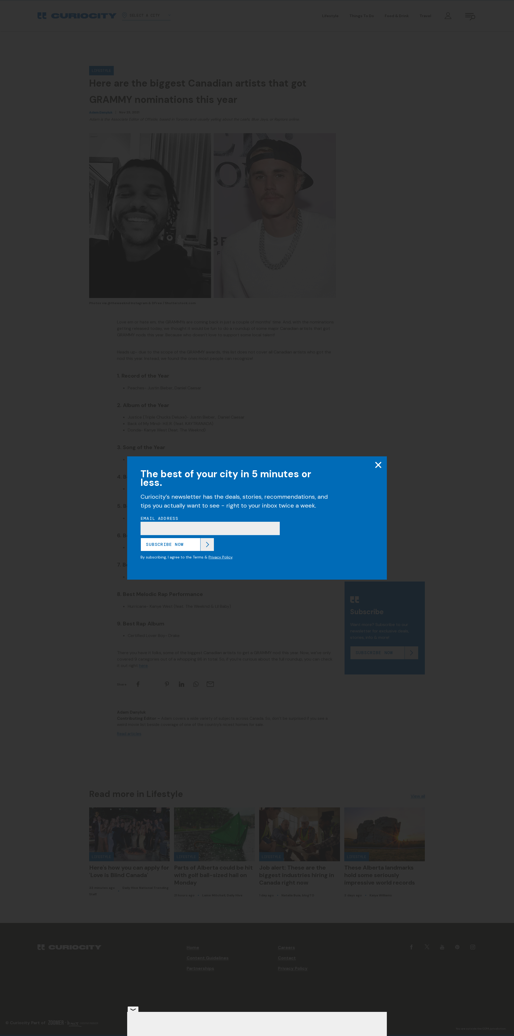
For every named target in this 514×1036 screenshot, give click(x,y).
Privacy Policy (220, 557)
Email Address (160, 518)
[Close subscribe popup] (378, 465)
